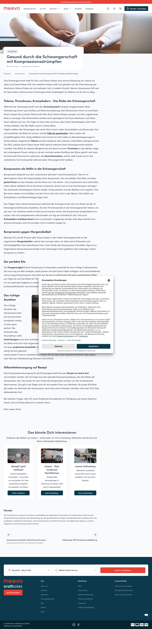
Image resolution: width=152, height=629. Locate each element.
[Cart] (120, 8)
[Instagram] (73, 624)
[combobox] (29, 570)
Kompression (12, 51)
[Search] (108, 8)
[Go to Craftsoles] (20, 586)
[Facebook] (78, 624)
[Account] (114, 8)
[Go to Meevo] (12, 8)
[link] (53, 73)
